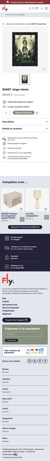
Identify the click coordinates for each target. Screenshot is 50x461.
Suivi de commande (10, 307)
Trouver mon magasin (14, 320)
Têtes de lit (6, 392)
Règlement (6, 314)
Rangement (7, 418)
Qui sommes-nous (9, 304)
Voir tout (5, 372)
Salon (4, 438)
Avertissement (30, 452)
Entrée (5, 408)
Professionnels (8, 311)
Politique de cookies (18, 452)
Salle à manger (9, 428)
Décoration (10, 24)
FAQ (4, 298)
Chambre (6, 379)
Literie (5, 389)
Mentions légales (28, 449)
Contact (5, 301)
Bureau (5, 369)
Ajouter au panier (23, 112)
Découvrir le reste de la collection (25, 227)
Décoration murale (23, 24)
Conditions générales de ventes (12, 449)
